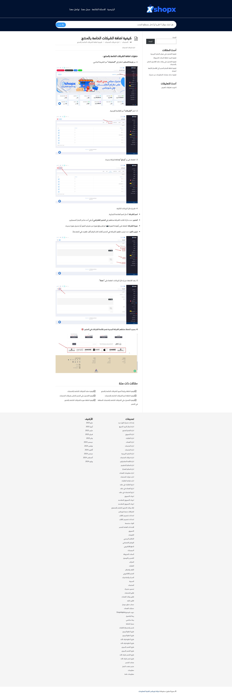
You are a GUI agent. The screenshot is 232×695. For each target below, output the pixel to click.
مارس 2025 (89, 430)
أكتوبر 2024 (89, 449)
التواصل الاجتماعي (128, 542)
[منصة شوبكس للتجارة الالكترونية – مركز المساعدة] (161, 9)
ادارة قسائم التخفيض (127, 465)
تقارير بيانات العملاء (128, 596)
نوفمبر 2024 (88, 446)
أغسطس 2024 (88, 457)
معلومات (131, 670)
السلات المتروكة (128, 554)
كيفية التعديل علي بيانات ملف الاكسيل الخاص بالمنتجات (161, 63)
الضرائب (131, 562)
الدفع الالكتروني (129, 546)
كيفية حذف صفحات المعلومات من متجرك (162, 74)
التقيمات (131, 535)
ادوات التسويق (129, 496)
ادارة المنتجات (129, 446)
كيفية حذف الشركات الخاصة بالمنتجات (80, 391)
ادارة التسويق (129, 434)
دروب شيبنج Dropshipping (125, 612)
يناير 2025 (89, 438)
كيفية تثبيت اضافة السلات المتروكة (164, 57)
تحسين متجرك (129, 589)
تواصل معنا (74, 9)
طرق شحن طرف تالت (127, 658)
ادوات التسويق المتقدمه (126, 500)
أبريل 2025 (89, 426)
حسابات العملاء (129, 608)
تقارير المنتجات (129, 593)
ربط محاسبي (130, 620)
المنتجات (125, 42)
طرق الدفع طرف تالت (127, 639)
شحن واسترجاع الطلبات (126, 627)
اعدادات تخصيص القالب (126, 515)
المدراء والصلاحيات (128, 577)
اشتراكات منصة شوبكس (126, 511)
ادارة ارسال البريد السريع (126, 426)
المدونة (131, 581)
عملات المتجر (129, 662)
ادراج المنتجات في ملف (126, 492)
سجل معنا (85, 9)
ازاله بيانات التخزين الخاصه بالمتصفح (122, 507)
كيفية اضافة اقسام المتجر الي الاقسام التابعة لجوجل (162, 69)
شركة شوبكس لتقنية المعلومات (149, 691)
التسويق (131, 531)
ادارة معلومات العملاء (127, 473)
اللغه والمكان (129, 569)
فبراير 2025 (89, 434)
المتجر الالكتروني (128, 573)
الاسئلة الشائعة (99, 9)
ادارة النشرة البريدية (127, 453)
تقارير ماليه (130, 600)
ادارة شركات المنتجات (112, 42)
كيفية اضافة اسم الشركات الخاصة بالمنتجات (120, 395)
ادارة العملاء (130, 442)
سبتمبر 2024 (88, 453)
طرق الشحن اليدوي (128, 647)
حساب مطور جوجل (128, 604)
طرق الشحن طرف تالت (127, 654)
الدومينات (131, 550)
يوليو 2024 (89, 461)
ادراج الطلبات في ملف (127, 484)
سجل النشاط (130, 623)
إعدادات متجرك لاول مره (126, 422)
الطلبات (131, 565)
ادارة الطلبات (130, 438)
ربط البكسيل (130, 616)
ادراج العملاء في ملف (127, 488)
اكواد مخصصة (129, 523)
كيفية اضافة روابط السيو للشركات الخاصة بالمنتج (118, 391)
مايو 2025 (89, 422)
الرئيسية (111, 9)
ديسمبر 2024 (88, 442)
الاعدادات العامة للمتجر (126, 527)
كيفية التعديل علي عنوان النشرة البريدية (163, 54)
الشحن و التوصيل (128, 558)
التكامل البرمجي (129, 538)
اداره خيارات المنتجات (127, 477)
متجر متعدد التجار (128, 666)
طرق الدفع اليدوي (128, 631)
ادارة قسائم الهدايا (128, 469)
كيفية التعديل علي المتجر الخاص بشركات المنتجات (77, 395)
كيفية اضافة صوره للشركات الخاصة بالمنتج (79, 400)
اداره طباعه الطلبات (128, 480)
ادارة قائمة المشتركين (127, 461)
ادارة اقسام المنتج (128, 430)
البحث (174, 37)
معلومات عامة (129, 674)
